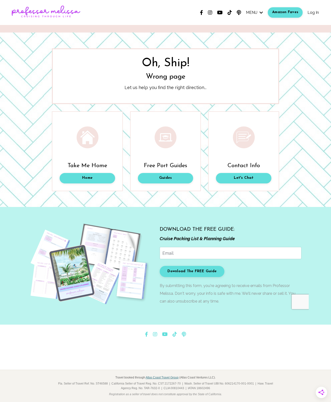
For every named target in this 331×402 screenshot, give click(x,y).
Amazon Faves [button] (285, 12)
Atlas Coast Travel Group (162, 377)
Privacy (183, 358)
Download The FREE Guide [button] (192, 271)
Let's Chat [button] (243, 178)
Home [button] (87, 178)
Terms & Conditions (157, 358)
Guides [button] (165, 178)
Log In (313, 12)
